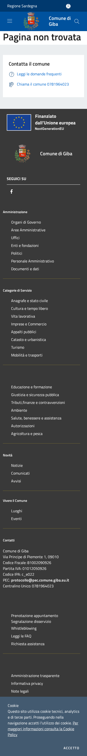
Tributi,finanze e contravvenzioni (38, 402)
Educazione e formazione (31, 387)
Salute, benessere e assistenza (36, 418)
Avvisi (16, 481)
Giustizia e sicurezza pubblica (35, 395)
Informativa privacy (27, 683)
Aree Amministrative (28, 230)
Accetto (71, 748)
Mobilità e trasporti (27, 355)
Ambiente (19, 410)
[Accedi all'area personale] (68, 6)
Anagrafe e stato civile (29, 301)
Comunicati (20, 473)
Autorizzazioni (23, 426)
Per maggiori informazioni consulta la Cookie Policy (43, 729)
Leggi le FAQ (21, 636)
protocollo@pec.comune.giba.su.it (40, 580)
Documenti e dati (25, 269)
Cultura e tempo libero (29, 308)
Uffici (15, 238)
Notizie (17, 465)
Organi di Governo (26, 222)
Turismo (17, 347)
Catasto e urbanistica (28, 339)
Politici (16, 253)
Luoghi (16, 511)
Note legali (20, 691)
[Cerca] (77, 21)
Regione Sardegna (22, 6)
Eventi (16, 518)
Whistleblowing (23, 628)
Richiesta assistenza (27, 644)
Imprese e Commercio (28, 324)
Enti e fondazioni (25, 245)
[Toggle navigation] (10, 21)
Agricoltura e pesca (27, 433)
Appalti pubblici (23, 332)
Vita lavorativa (23, 316)
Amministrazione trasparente (35, 675)
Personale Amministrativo (32, 261)
